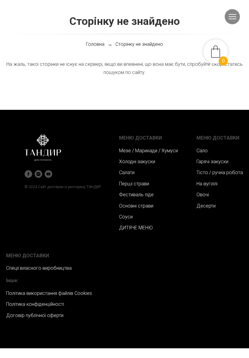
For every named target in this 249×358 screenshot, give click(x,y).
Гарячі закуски (212, 161)
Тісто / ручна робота (219, 172)
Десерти (206, 206)
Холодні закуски (137, 161)
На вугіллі (206, 184)
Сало (202, 151)
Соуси (126, 217)
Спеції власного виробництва (39, 268)
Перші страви (134, 184)
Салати (127, 172)
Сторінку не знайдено (139, 44)
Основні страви (136, 206)
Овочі (202, 195)
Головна (95, 44)
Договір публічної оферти (34, 315)
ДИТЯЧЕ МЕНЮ (136, 228)
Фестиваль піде (136, 195)
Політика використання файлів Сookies (49, 293)
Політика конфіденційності (35, 304)
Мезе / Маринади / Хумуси (148, 151)
